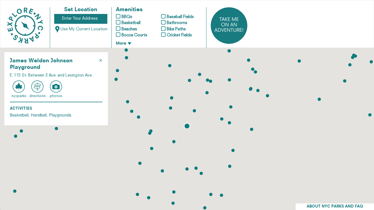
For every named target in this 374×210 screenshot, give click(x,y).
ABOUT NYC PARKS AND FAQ (335, 207)
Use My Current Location (84, 29)
